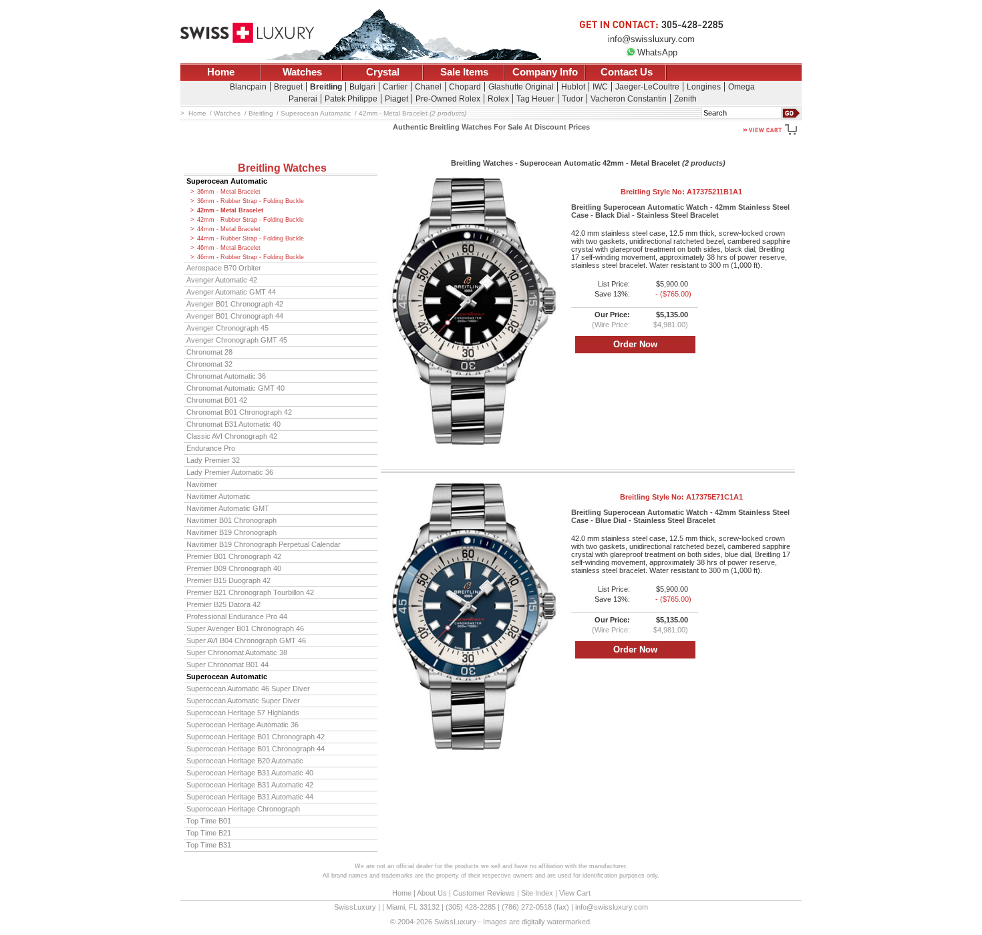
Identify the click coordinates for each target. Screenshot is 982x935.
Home (220, 72)
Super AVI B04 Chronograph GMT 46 (246, 640)
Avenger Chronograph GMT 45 (236, 340)
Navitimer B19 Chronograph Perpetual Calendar (263, 544)
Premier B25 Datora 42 (223, 604)
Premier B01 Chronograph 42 (233, 556)
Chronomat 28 (209, 352)
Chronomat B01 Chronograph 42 (239, 412)
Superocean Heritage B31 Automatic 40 (249, 773)
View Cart (575, 893)
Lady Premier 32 (213, 460)
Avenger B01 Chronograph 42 (234, 304)
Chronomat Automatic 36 (226, 376)
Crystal (382, 72)
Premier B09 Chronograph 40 (233, 568)
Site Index (537, 893)
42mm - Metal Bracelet (230, 210)
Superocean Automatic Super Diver (243, 701)
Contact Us (627, 72)
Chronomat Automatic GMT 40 (235, 388)
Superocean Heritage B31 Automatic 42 (249, 785)
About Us (432, 893)
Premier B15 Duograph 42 (228, 580)
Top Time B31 (208, 845)
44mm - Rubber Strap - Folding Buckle (250, 238)
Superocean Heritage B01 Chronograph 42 (255, 737)
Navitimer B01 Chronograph (231, 520)
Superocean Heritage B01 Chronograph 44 (255, 749)
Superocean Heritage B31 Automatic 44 (249, 797)
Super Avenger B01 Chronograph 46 (245, 628)
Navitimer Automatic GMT (227, 508)
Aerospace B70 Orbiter (223, 268)
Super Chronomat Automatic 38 (236, 652)
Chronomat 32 (209, 364)
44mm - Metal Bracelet (229, 229)
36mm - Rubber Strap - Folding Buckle (250, 201)
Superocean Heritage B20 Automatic (244, 761)
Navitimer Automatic (218, 496)
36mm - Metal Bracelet (229, 191)
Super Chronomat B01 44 (227, 665)
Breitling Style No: (681, 192)
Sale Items (464, 72)
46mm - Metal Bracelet (229, 247)
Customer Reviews (484, 893)
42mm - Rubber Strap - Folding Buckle (250, 219)
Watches (302, 72)
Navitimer (201, 484)
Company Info (545, 72)
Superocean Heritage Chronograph (243, 809)
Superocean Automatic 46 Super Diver (248, 689)
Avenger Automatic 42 (221, 280)
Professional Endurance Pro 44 (236, 616)
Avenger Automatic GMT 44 (231, 292)
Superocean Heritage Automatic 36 (242, 725)
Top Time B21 (208, 833)
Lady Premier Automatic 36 (229, 472)
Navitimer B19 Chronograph (231, 532)
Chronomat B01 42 (216, 400)
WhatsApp (657, 52)
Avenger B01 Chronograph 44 (234, 316)
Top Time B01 (208, 821)
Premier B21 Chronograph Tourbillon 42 (250, 592)
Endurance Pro (210, 448)
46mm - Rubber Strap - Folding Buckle (250, 257)
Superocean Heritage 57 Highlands (242, 713)
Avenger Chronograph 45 (227, 328)
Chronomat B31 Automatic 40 (233, 424)
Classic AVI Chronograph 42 (231, 436)
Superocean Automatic (226, 181)
